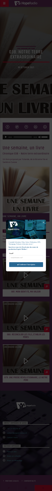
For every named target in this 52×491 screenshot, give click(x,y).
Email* (11, 253)
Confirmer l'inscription (27, 264)
